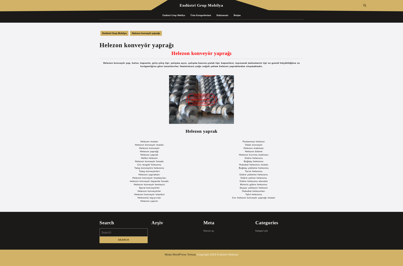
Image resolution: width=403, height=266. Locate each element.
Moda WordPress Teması (180, 254)
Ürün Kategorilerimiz (200, 15)
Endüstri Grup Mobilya (201, 5)
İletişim (237, 15)
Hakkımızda (222, 15)
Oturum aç (208, 230)
